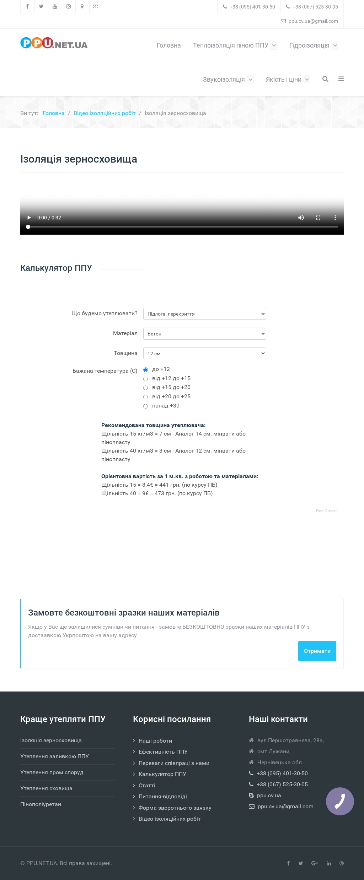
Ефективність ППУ (163, 751)
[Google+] (315, 864)
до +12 (161, 370)
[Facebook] (27, 6)
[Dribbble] (341, 864)
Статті (147, 785)
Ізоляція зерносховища (51, 740)
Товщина (126, 353)
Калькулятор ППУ (162, 774)
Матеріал (125, 333)
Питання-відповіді (163, 796)
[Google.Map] (82, 6)
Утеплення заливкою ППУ (54, 756)
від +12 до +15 (171, 380)
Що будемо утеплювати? (104, 313)
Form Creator (326, 511)
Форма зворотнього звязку (175, 807)
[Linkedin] (328, 864)
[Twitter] (41, 6)
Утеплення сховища (46, 788)
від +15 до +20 (171, 388)
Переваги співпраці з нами (174, 763)
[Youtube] (55, 6)
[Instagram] (69, 6)
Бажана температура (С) (105, 370)
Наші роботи (155, 740)
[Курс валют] (95, 6)
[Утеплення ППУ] (54, 42)
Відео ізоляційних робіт (170, 818)
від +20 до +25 (171, 398)
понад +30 (166, 407)
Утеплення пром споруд (52, 772)
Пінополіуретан (40, 804)
